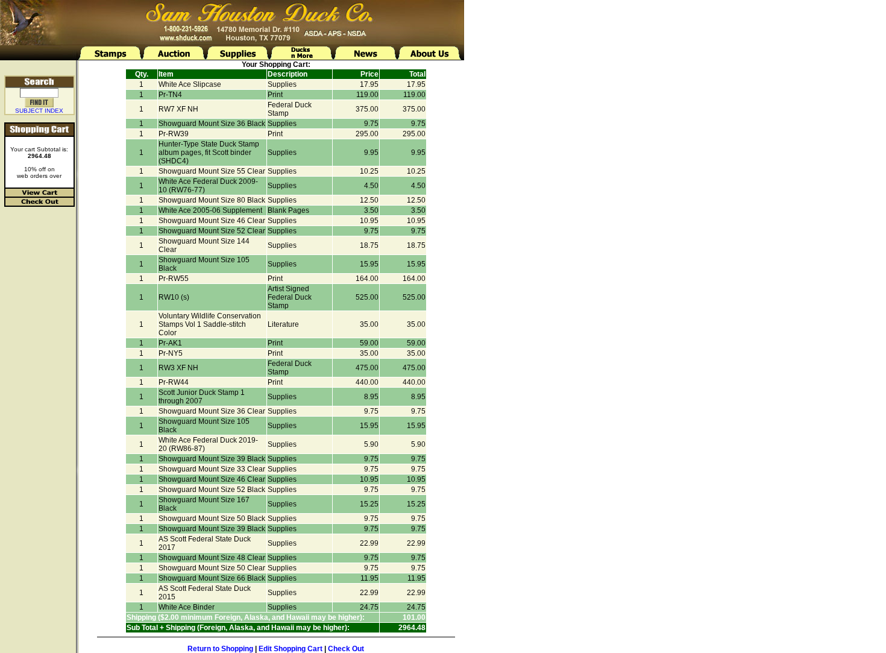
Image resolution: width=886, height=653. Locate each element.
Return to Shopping (220, 649)
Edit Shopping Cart (290, 649)
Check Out (346, 649)
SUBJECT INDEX (39, 110)
